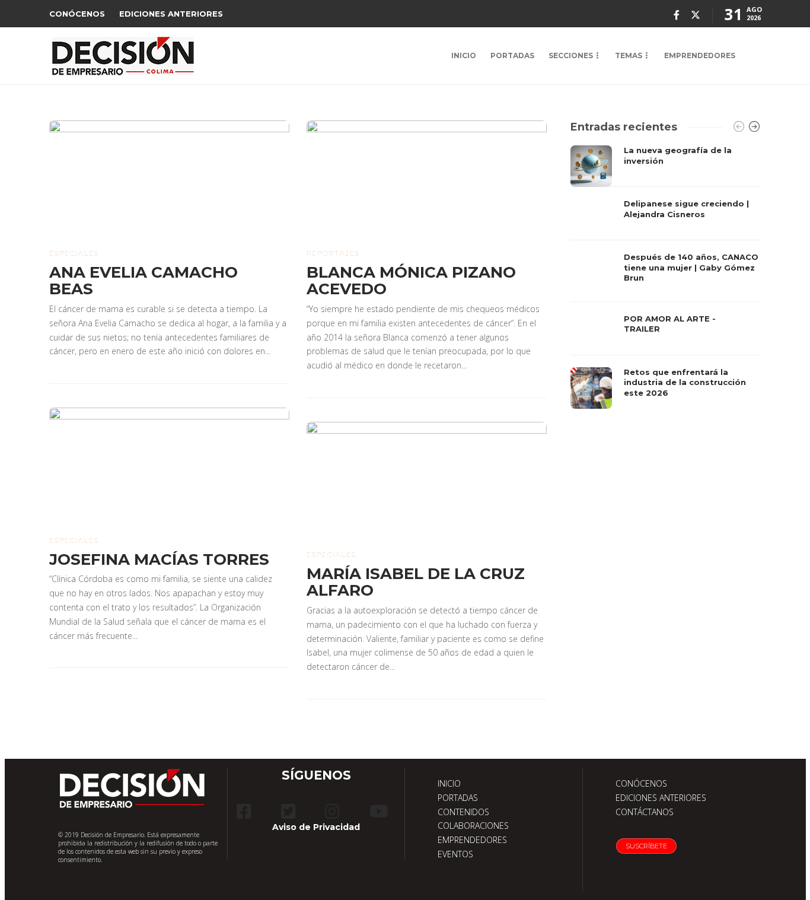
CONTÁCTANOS (645, 812)
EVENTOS (455, 854)
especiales (74, 253)
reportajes (333, 253)
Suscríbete (646, 846)
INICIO (463, 55)
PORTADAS (512, 55)
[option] (665, 277)
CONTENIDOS (463, 812)
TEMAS (628, 55)
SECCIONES (570, 55)
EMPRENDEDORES (699, 55)
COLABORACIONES (473, 825)
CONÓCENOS (77, 13)
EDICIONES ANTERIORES (171, 13)
